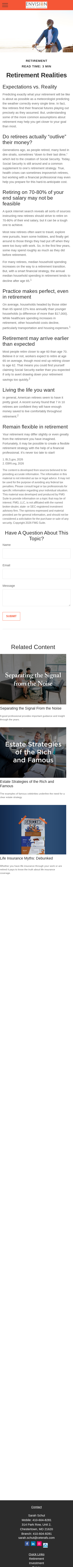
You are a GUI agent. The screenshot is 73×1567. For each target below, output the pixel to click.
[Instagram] (39, 1543)
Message (9, 585)
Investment (36, 1563)
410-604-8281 (41, 1520)
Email (6, 565)
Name (7, 545)
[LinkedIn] (33, 1543)
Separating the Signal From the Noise (30, 708)
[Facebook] (27, 1543)
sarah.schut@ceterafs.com (36, 1537)
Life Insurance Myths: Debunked (26, 858)
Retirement (36, 1558)
